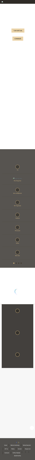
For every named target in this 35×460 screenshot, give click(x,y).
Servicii (19, 449)
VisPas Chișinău (16, 452)
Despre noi (27, 449)
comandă (17, 39)
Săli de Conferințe (14, 445)
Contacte (6, 452)
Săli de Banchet (27, 445)
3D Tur (6, 449)
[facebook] (16, 442)
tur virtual (18, 30)
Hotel (5, 445)
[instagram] (18, 442)
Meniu (12, 449)
